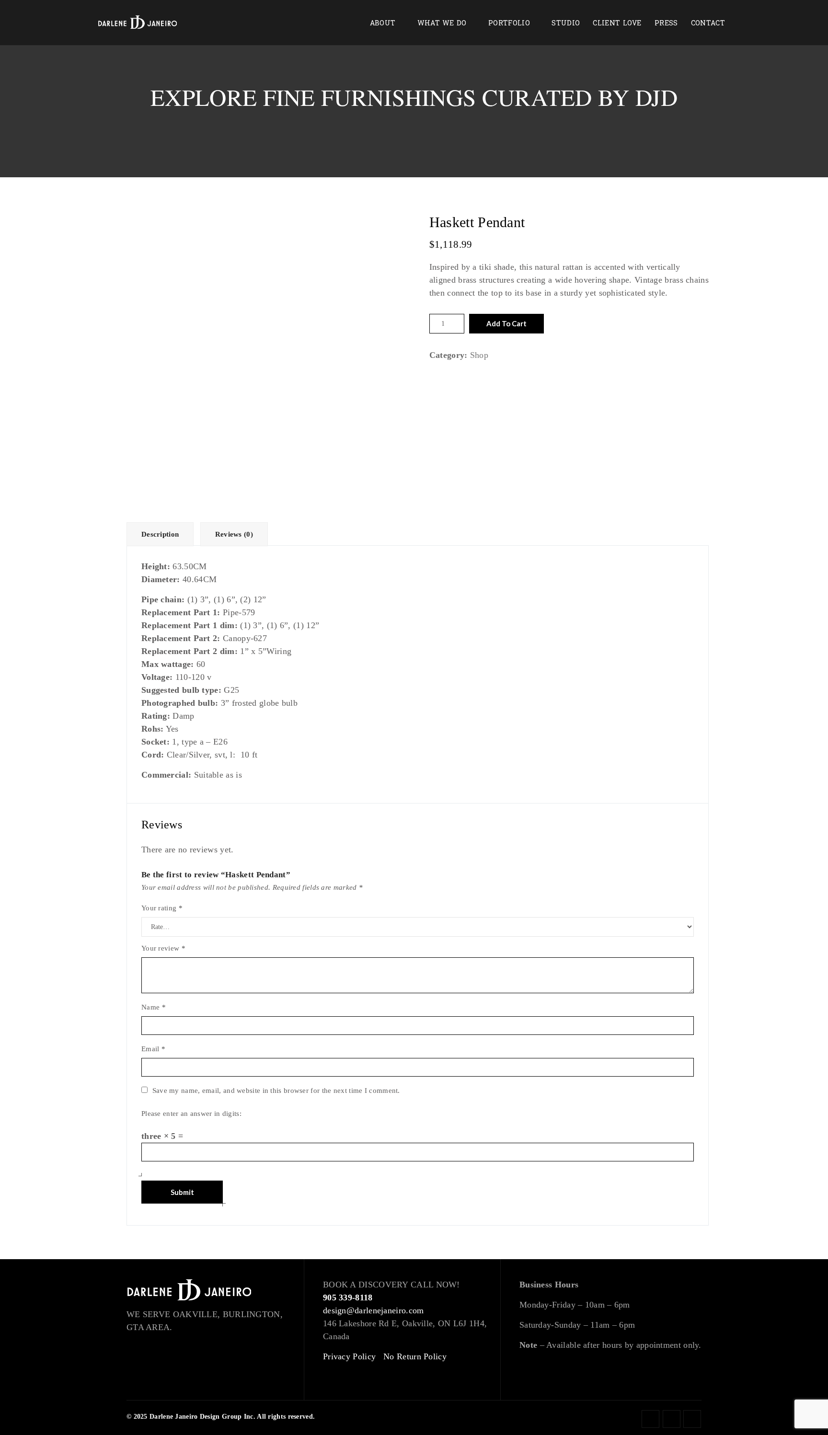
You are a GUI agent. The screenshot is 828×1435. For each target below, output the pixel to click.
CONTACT (708, 23)
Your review (163, 948)
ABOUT (383, 23)
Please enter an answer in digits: (191, 1113)
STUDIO (566, 23)
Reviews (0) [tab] (234, 534)
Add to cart (506, 323)
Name (153, 1007)
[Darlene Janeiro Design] (138, 23)
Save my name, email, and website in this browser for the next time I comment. (276, 1090)
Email (153, 1049)
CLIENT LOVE (617, 23)
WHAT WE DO (442, 23)
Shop (479, 355)
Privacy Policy (349, 1356)
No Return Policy (415, 1356)
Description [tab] (160, 534)
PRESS (666, 23)
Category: (448, 355)
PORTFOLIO (509, 23)
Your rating (162, 908)
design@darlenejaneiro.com (373, 1310)
